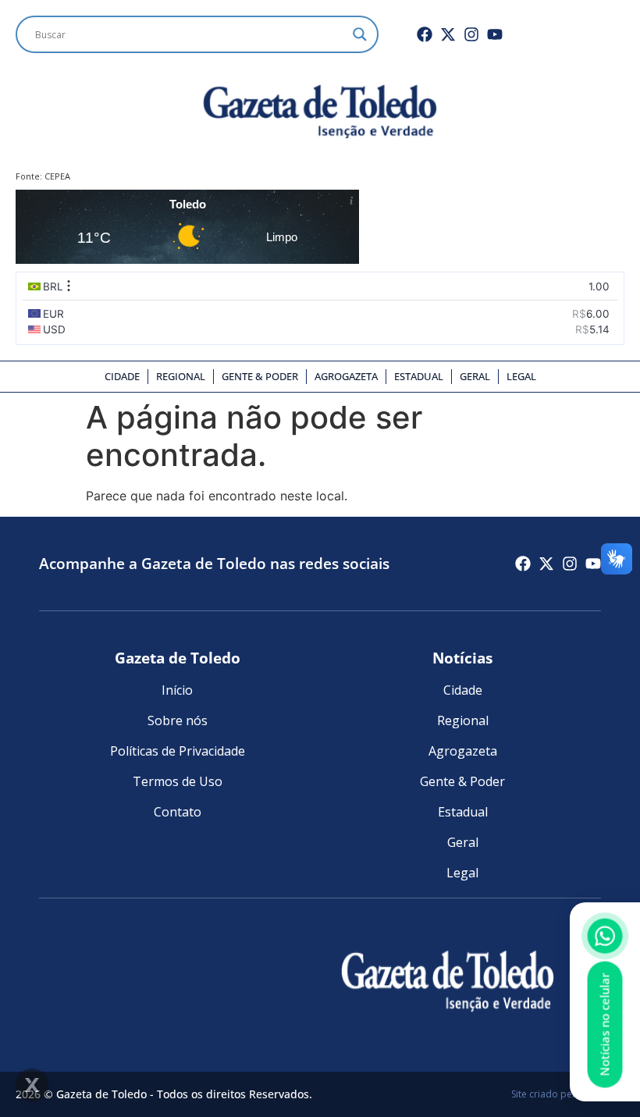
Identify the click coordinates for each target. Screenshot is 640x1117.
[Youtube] (495, 34)
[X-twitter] (448, 34)
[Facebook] (424, 34)
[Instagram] (471, 34)
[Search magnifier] (360, 34)
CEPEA (57, 176)
